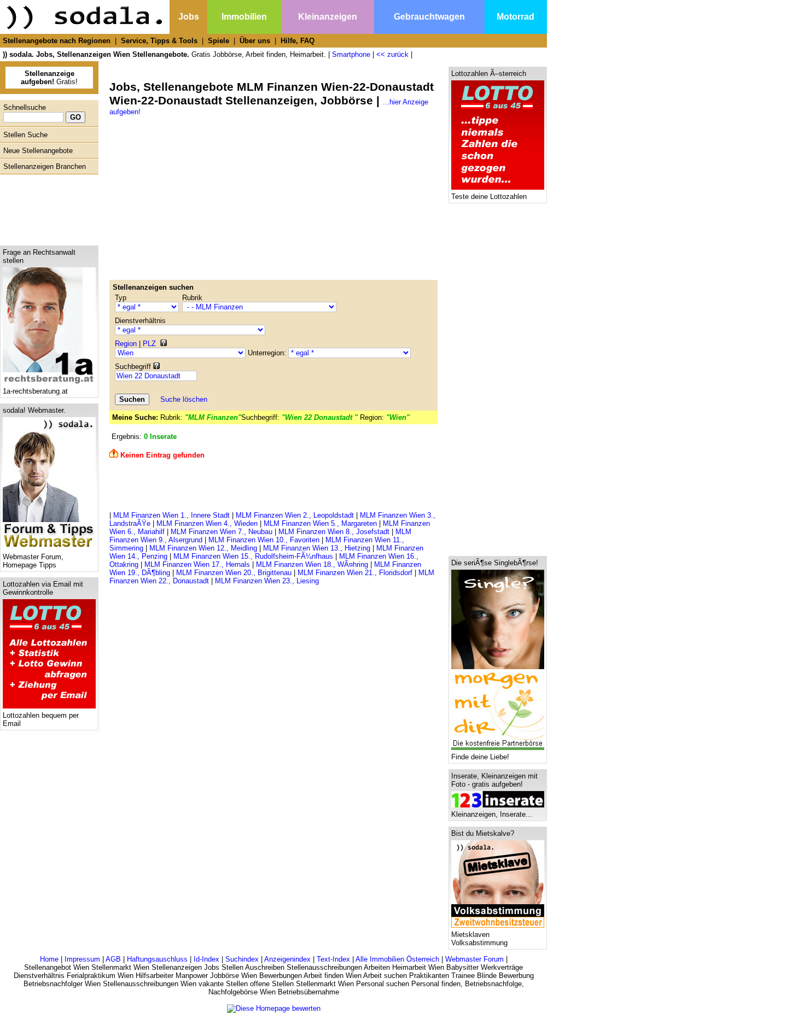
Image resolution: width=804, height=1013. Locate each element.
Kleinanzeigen (327, 16)
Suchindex (242, 959)
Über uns (255, 41)
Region (126, 343)
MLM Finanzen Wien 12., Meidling (203, 548)
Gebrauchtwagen (429, 16)
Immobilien (244, 16)
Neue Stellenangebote (38, 151)
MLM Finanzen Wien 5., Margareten (320, 523)
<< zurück (392, 54)
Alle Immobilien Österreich (397, 959)
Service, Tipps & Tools (159, 41)
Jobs (188, 16)
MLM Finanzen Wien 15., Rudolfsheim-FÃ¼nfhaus (253, 556)
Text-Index (333, 959)
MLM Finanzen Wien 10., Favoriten (263, 540)
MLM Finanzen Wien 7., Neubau (221, 532)
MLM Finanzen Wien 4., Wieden (207, 523)
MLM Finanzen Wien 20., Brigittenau (234, 573)
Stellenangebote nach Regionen (56, 41)
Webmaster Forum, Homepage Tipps (33, 561)
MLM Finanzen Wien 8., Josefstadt (333, 532)
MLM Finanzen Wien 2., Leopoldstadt (295, 515)
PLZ (149, 343)
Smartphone (351, 54)
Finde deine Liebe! (480, 757)
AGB (113, 959)
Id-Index (206, 959)
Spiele (218, 41)
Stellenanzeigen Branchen (44, 166)
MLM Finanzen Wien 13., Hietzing (316, 548)
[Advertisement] (46, 207)
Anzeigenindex (287, 959)
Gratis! (49, 77)
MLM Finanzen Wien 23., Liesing (267, 581)
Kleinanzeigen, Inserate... (491, 814)
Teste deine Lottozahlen (489, 196)
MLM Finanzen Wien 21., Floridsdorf (355, 573)
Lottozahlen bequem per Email (41, 719)
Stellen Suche (25, 135)
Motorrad (515, 16)
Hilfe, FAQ (297, 41)
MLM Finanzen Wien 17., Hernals (197, 564)
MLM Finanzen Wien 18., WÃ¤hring (312, 564)
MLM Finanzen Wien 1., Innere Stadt (171, 515)
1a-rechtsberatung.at (35, 391)
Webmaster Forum (474, 959)
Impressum (82, 959)
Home (49, 959)
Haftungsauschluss (157, 959)
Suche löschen (183, 399)
